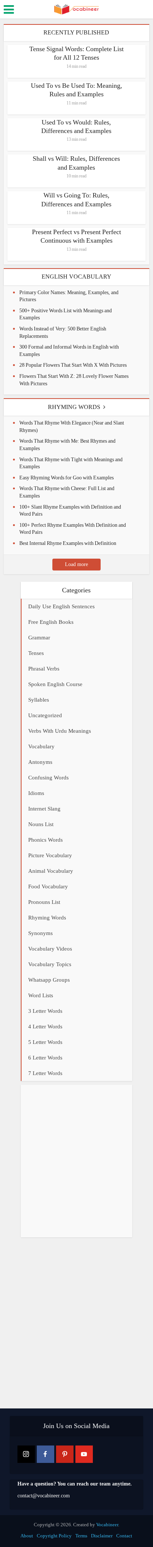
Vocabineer (107, 1524)
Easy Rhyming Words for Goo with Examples (66, 477)
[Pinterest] (65, 1454)
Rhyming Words (74, 407)
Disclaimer (102, 1535)
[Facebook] (45, 1454)
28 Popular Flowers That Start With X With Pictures (73, 365)
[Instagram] (26, 1454)
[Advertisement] (76, 1161)
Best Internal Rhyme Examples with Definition (67, 543)
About (26, 1535)
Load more (76, 564)
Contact (124, 1535)
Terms (81, 1535)
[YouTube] (84, 1454)
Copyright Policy (54, 1535)
